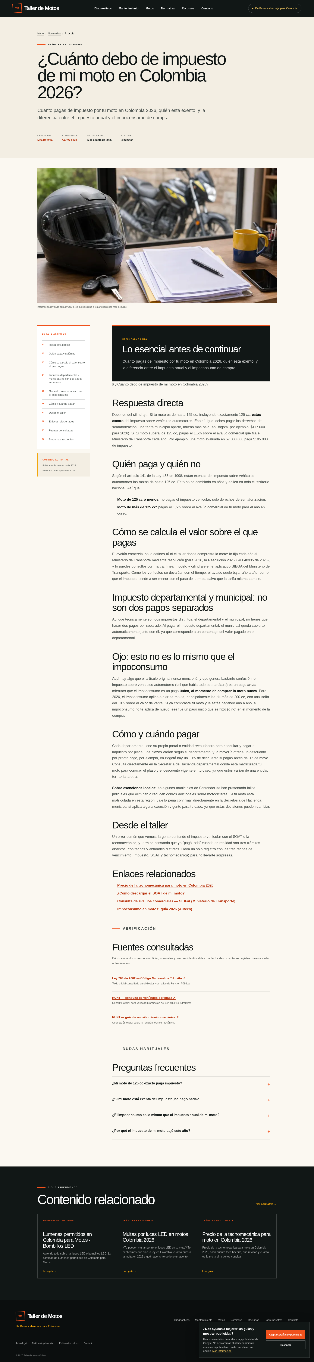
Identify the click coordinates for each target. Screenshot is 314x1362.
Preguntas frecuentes (61, 439)
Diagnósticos (103, 8)
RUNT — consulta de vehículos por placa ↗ (144, 997)
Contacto (207, 8)
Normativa (168, 8)
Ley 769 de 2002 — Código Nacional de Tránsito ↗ (148, 978)
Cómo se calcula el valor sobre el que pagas (67, 364)
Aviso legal (21, 1343)
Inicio (40, 33)
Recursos (188, 8)
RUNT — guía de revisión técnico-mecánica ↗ (145, 1017)
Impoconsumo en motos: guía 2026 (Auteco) (154, 909)
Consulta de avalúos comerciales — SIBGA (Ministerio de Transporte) (176, 901)
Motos (150, 8)
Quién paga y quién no (62, 353)
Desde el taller (57, 412)
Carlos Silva (69, 139)
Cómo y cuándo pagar (62, 403)
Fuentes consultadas (61, 430)
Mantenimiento (128, 8)
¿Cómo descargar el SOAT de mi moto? (151, 893)
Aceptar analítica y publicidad (285, 1334)
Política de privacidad (43, 1343)
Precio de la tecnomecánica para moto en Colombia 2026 (165, 885)
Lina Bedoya (45, 139)
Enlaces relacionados (61, 421)
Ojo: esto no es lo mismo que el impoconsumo (65, 393)
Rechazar (285, 1345)
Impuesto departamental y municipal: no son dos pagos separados (65, 379)
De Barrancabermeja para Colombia (275, 8)
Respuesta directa (59, 344)
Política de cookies (69, 1343)
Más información (222, 1351)
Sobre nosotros (273, 1320)
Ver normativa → (266, 1204)
